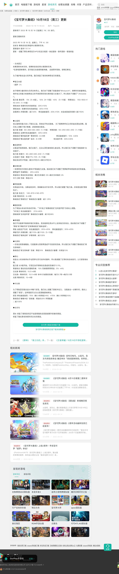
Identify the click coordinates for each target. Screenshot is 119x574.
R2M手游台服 (38, 523)
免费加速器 (8, 11)
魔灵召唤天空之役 (79, 492)
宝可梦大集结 (24, 11)
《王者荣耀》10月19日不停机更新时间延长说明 (77, 340)
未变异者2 (36, 492)
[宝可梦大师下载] (60, 500)
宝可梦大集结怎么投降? (106, 278)
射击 (115, 81)
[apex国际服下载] (80, 500)
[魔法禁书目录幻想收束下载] (21, 532)
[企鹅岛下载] (60, 516)
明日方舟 (36, 508)
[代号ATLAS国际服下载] (80, 516)
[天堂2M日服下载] (80, 532)
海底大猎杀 (96, 545)
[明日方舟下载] (41, 500)
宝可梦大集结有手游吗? (106, 293)
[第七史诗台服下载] (60, 532)
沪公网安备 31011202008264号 (14, 569)
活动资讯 (47, 401)
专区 (115, 32)
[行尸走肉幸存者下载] (21, 500)
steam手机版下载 (33, 545)
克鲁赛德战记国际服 (21, 492)
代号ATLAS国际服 (79, 523)
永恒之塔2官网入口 (69, 545)
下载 (111, 58)
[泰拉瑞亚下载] (21, 516)
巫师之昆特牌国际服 (60, 492)
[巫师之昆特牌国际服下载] (60, 485)
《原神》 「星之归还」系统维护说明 (38, 340)
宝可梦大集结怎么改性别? (107, 286)
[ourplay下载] (9, 4)
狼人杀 (114, 126)
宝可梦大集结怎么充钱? (106, 301)
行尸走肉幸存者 (19, 508)
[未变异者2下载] (41, 485)
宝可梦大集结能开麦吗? (106, 282)
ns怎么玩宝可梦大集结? (106, 271)
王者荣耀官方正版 (56, 545)
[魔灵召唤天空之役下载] (80, 485)
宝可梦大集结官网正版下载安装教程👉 (51, 329)
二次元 (114, 58)
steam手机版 (87, 545)
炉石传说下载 (44, 545)
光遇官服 (79, 545)
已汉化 (115, 104)
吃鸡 (115, 115)
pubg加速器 (105, 7)
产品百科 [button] (87, 4)
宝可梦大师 (56, 508)
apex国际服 (76, 508)
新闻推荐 (47, 356)
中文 (112, 27)
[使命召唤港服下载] (41, 532)
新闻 (16, 11)
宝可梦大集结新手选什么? (107, 275)
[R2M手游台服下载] (41, 516)
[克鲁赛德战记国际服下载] (21, 485)
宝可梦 (107, 27)
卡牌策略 (115, 70)
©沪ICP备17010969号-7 (35, 565)
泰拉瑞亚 (16, 523)
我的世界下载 (21, 545)
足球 (115, 92)
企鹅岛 (54, 523)
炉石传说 (114, 66)
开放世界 (115, 161)
